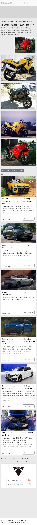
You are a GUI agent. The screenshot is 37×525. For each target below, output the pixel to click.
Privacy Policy (24, 520)
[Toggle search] (24, 3)
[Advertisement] (18, 11)
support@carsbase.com (17, 522)
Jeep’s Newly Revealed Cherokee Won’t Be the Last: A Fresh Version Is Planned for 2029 (18, 341)
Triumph (11, 21)
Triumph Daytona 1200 (24, 21)
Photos (3, 21)
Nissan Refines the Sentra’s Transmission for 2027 (15, 293)
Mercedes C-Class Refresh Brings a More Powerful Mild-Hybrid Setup (18, 387)
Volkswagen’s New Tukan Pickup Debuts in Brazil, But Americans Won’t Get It (17, 201)
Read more (28, 219)
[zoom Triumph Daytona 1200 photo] (33, 51)
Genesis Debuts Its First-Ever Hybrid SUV (16, 246)
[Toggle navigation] (33, 3)
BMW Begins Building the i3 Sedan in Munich (17, 434)
